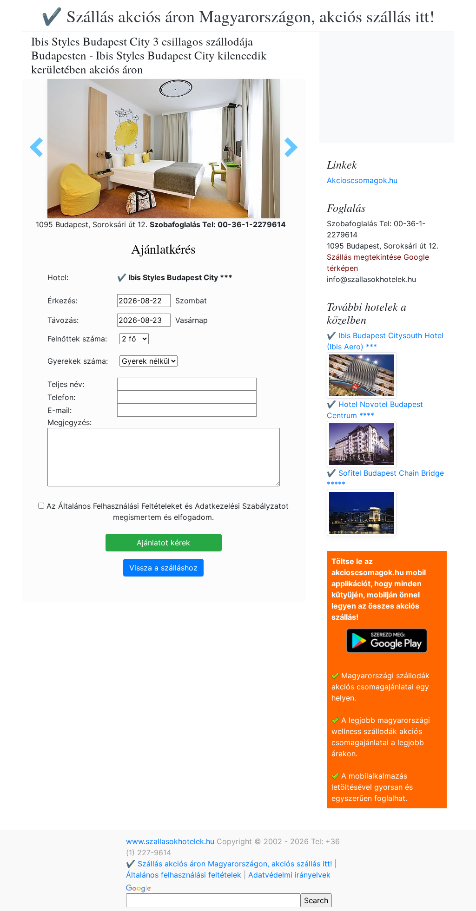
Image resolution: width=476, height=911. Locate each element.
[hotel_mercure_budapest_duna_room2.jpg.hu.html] (288, 147)
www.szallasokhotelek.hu (171, 841)
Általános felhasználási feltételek (183, 874)
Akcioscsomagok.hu (362, 180)
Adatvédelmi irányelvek (289, 874)
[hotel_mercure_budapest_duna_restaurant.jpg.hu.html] (39, 147)
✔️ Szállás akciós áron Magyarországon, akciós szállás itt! (238, 16)
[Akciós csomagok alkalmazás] (386, 639)
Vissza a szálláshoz (163, 567)
